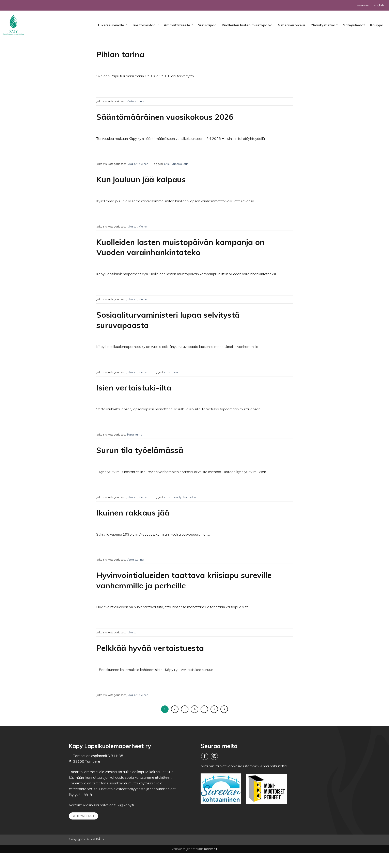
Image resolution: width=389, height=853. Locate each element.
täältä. (87, 794)
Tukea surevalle (110, 25)
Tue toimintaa (144, 25)
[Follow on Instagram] (214, 756)
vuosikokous (180, 164)
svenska (363, 5)
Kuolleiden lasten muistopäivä (247, 25)
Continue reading (194, 86)
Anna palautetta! (273, 766)
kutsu (167, 164)
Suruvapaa (207, 25)
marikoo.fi (211, 849)
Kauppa (376, 25)
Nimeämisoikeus (292, 25)
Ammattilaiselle (177, 25)
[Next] (224, 709)
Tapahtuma (134, 434)
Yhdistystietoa (323, 25)
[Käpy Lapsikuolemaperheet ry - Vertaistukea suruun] (23, 25)
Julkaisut (132, 164)
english (379, 5)
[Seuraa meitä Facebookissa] (204, 756)
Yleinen (143, 164)
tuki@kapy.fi (123, 805)
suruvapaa (171, 372)
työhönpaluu (187, 497)
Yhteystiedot (354, 25)
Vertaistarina (135, 101)
